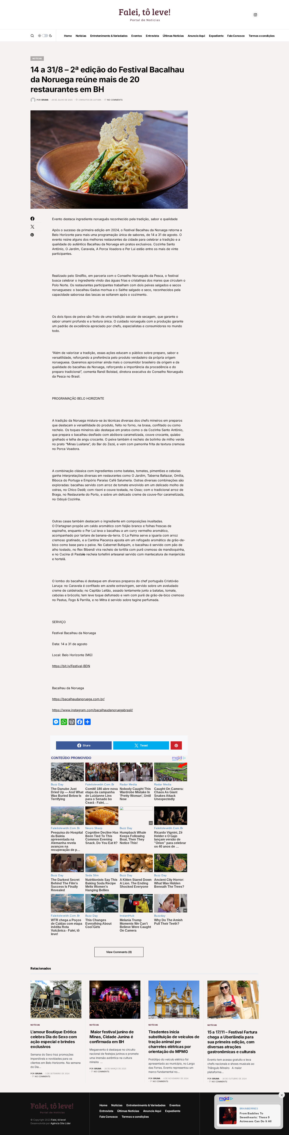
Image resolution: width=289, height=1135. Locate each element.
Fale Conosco (108, 1116)
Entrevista (106, 1111)
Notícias (37, 58)
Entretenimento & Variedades (146, 1105)
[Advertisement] (229, 110)
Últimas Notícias (128, 1111)
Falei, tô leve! (58, 1119)
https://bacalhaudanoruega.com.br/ (78, 699)
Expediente (172, 1111)
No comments (114, 100)
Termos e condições (135, 1116)
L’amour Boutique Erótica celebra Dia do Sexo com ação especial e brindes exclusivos (53, 1039)
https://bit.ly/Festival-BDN (71, 666)
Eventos (174, 1105)
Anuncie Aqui (152, 1111)
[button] (32, 35)
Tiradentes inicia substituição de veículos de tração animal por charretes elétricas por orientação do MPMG (173, 1042)
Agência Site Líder (61, 1123)
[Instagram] (255, 15)
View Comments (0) (119, 952)
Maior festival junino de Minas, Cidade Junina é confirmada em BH (111, 1037)
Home (103, 1105)
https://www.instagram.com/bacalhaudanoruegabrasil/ (92, 710)
